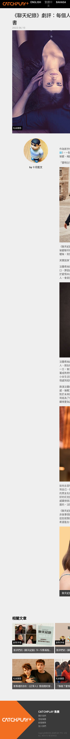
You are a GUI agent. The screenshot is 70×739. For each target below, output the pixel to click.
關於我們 (42, 716)
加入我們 (42, 726)
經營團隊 (42, 723)
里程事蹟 (42, 719)
